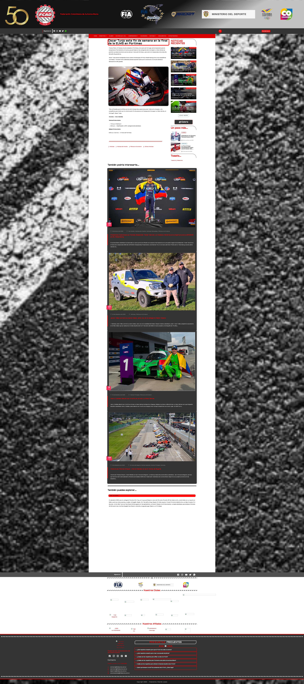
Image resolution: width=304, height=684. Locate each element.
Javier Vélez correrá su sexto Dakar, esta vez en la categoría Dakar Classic (138, 318)
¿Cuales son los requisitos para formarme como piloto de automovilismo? (156, 660)
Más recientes (114, 495)
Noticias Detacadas (152, 231)
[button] (165, 650)
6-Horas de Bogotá (135, 465)
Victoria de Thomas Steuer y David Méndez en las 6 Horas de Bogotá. (135, 469)
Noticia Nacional (145, 465)
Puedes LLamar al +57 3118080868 (117, 663)
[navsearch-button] (220, 31)
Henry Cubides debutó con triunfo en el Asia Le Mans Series (132, 398)
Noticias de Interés (140, 231)
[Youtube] (60, 31)
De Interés (131, 231)
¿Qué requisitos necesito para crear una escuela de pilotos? (153, 653)
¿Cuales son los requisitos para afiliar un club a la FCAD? (152, 656)
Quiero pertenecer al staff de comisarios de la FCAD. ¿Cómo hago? (155, 667)
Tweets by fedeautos (177, 160)
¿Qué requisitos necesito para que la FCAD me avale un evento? (154, 649)
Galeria (185, 122)
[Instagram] (57, 31)
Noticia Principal (134, 394)
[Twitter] (63, 31)
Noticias (133, 314)
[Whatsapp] (65, 31)
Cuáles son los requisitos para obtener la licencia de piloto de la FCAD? (156, 664)
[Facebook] (54, 31)
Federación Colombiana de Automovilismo (79, 14)
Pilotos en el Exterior (164, 231)
